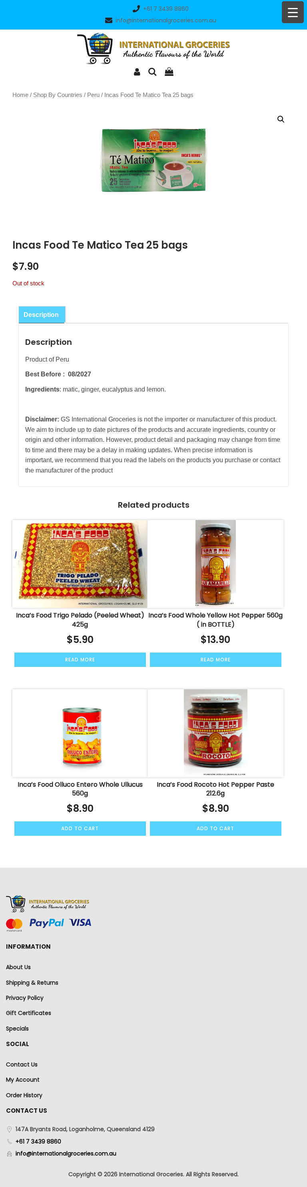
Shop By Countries (57, 95)
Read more (80, 659)
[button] (281, 119)
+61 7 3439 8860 (166, 9)
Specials (17, 1029)
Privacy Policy (25, 998)
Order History (24, 1095)
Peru (93, 95)
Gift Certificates (28, 1013)
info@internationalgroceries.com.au (166, 20)
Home (20, 95)
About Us (18, 967)
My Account (23, 1080)
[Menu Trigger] (293, 12)
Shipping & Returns (32, 983)
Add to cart (80, 828)
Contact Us (22, 1064)
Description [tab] (41, 314)
